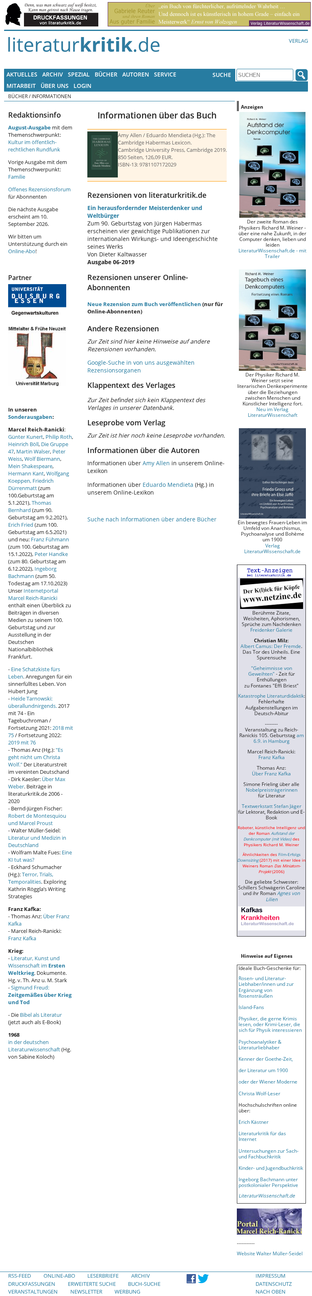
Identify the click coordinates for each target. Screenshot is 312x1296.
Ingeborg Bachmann (32, 572)
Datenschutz (274, 1283)
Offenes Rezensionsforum (39, 189)
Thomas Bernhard (29, 506)
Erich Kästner (253, 1122)
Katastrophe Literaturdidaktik (271, 695)
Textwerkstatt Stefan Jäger (271, 806)
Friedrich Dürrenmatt (31, 484)
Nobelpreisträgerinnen (271, 789)
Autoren (135, 74)
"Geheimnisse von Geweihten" (270, 671)
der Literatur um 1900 (263, 1070)
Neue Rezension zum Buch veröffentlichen (144, 304)
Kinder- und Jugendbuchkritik (270, 1168)
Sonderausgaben (30, 416)
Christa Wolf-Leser (259, 1093)
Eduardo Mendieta (168, 484)
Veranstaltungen (33, 1291)
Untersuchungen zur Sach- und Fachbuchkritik (268, 1153)
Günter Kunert (25, 436)
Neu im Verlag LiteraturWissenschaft (272, 412)
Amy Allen (156, 463)
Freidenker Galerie (271, 629)
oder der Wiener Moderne (267, 1081)
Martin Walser (33, 451)
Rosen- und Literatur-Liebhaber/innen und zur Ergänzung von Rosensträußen (266, 986)
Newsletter (86, 1291)
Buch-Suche (144, 1283)
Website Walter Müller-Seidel (270, 1253)
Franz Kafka (22, 938)
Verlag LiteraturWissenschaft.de (272, 548)
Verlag (298, 40)
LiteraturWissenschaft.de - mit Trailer (272, 253)
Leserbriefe (103, 1275)
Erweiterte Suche (92, 1283)
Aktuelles (21, 74)
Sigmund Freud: (40, 995)
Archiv (52, 74)
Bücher (106, 74)
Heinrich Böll (23, 444)
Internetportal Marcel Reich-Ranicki (33, 594)
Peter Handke (51, 554)
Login (82, 86)
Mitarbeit (21, 86)
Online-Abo (21, 251)
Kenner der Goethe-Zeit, (265, 1058)
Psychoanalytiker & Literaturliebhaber (260, 1044)
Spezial (79, 74)
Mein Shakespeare (30, 466)
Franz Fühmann (50, 539)
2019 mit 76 (22, 742)
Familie (16, 176)
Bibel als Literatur (41, 1014)
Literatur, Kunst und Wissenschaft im (36, 965)
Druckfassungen (31, 1283)
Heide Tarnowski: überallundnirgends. (32, 702)
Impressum (271, 1275)
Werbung (127, 1291)
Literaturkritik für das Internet (262, 1136)
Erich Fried (20, 524)
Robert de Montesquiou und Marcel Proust (37, 819)
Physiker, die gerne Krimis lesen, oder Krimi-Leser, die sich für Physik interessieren (270, 1024)
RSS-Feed (19, 1275)
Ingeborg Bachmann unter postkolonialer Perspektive (268, 1182)
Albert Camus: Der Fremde (270, 646)
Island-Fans (251, 1007)
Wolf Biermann (42, 458)
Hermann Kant (26, 473)
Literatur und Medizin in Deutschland (37, 841)
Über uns (55, 86)
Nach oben (271, 1291)
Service (165, 74)
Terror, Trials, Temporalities (30, 878)
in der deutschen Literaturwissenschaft (34, 1045)
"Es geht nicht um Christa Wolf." (35, 757)
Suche (221, 75)
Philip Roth (59, 436)
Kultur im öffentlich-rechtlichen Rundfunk (34, 145)
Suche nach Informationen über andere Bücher (152, 519)
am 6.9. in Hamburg (279, 738)
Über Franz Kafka (271, 773)
